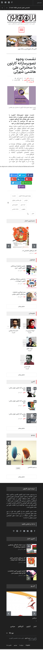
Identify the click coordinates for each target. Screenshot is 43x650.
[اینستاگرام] (2, 2)
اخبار (27, 78)
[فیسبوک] (11, 2)
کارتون (28, 626)
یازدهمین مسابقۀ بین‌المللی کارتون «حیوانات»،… (18, 280)
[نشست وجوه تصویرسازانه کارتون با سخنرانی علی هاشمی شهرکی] (21, 95)
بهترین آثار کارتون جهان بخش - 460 (17, 415)
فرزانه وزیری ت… (29, 331)
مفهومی (23, 209)
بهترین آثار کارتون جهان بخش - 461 (17, 402)
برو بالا (11, 633)
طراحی (26, 200)
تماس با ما (8, 645)
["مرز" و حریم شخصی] (23, 453)
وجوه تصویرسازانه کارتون (25, 196)
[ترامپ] (23, 603)
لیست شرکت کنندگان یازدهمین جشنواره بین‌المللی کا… (17, 546)
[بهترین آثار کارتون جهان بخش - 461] (31, 405)
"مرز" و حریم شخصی (34, 467)
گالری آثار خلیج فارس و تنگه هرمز (27, 49)
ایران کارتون (27, 80)
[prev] (8, 44)
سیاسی (12, 626)
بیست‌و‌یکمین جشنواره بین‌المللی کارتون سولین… (18, 293)
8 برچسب (31, 82)
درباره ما (21, 645)
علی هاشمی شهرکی (16, 200)
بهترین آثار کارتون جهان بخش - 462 (17, 389)
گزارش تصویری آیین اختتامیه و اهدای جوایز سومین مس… (17, 572)
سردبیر (15, 645)
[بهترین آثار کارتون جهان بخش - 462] (31, 392)
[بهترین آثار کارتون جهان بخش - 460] (31, 418)
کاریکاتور (20, 626)
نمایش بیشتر (21, 306)
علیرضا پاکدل (36, 618)
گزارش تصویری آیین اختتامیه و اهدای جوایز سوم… (23, 8)
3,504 (18, 468)
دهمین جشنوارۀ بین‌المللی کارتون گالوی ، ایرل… (18, 267)
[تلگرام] (9, 3)
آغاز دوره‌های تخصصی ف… (28, 251)
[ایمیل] (5, 2)
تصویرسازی (15, 205)
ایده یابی (23, 205)
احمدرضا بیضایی (13, 331)
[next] (34, 44)
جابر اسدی (27, 367)
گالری (24, 392)
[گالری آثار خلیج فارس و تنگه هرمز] (21, 41)
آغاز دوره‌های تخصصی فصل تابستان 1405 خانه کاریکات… (18, 559)
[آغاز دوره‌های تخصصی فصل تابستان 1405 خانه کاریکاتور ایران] (21, 237)
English (28, 645)
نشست (14, 196)
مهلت (24, 271)
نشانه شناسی (15, 209)
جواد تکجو (29, 349)
